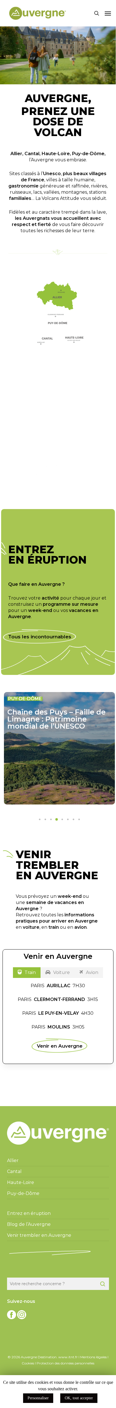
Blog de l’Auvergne (29, 1224)
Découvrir (53, 472)
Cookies (28, 1363)
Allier (16, 153)
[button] (108, 13)
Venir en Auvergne (59, 1045)
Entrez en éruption (29, 1213)
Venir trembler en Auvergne (39, 1235)
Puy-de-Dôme (88, 153)
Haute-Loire (56, 153)
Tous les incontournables (39, 636)
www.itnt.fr (68, 1357)
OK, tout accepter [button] (79, 1398)
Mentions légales (93, 1357)
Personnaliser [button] (38, 1398)
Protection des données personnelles (65, 1363)
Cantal (31, 153)
